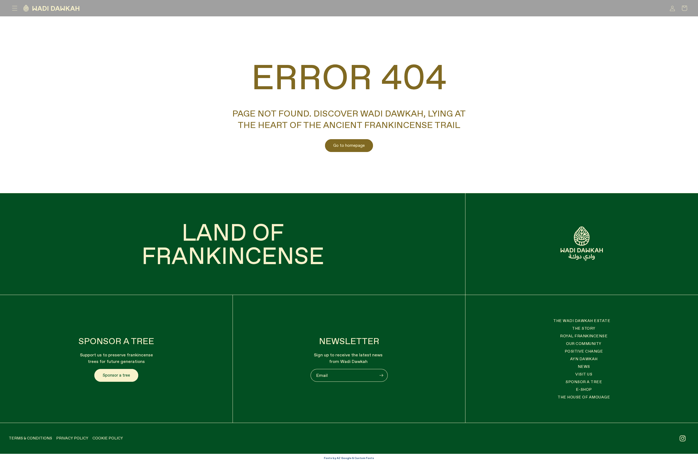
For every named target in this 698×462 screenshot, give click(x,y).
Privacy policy (72, 438)
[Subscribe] (381, 375)
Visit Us (583, 374)
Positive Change (584, 351)
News (584, 366)
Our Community (583, 343)
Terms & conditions (30, 438)
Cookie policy (107, 438)
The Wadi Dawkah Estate (581, 320)
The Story (583, 328)
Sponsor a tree (116, 375)
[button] (15, 8)
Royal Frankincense (583, 336)
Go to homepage (349, 145)
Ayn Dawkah (584, 359)
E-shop (584, 389)
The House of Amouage (584, 397)
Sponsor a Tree (583, 381)
